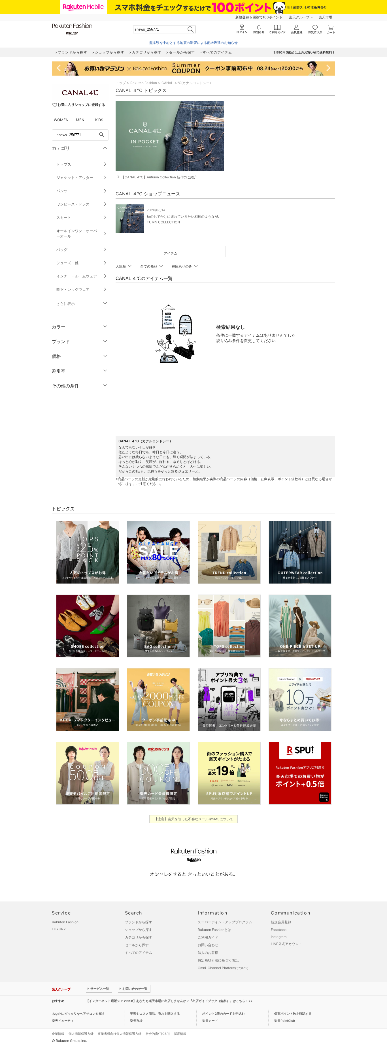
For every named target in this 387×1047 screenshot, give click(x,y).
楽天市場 (325, 17)
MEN (80, 119)
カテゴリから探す (138, 937)
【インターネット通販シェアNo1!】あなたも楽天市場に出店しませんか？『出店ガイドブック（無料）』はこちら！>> (169, 1001)
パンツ (61, 191)
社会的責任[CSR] (158, 1034)
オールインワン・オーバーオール (76, 233)
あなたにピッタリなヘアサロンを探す (78, 1014)
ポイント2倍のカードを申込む (223, 1014)
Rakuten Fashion (143, 83)
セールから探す (137, 945)
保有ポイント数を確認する (293, 1014)
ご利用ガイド (208, 937)
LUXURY (59, 929)
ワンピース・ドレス (73, 204)
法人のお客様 (208, 952)
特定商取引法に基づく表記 (218, 960)
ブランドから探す (138, 922)
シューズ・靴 (67, 262)
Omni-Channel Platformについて (223, 968)
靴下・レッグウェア (73, 289)
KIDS (99, 119)
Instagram (278, 937)
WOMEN (61, 119)
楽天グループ (299, 17)
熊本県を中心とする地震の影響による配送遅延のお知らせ (193, 42)
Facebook (279, 930)
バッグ (61, 249)
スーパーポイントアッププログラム (225, 922)
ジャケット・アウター (74, 177)
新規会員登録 (281, 922)
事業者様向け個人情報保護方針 (119, 1034)
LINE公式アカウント (286, 944)
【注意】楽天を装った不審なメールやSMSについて (193, 819)
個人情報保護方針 (81, 1034)
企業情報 (58, 1034)
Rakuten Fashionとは (214, 930)
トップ (121, 83)
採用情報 (180, 1034)
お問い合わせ (208, 945)
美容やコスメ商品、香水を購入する (155, 1014)
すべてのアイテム (138, 952)
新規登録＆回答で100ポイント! (259, 17)
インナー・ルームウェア (76, 276)
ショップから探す (138, 930)
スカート (63, 217)
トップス (63, 164)
